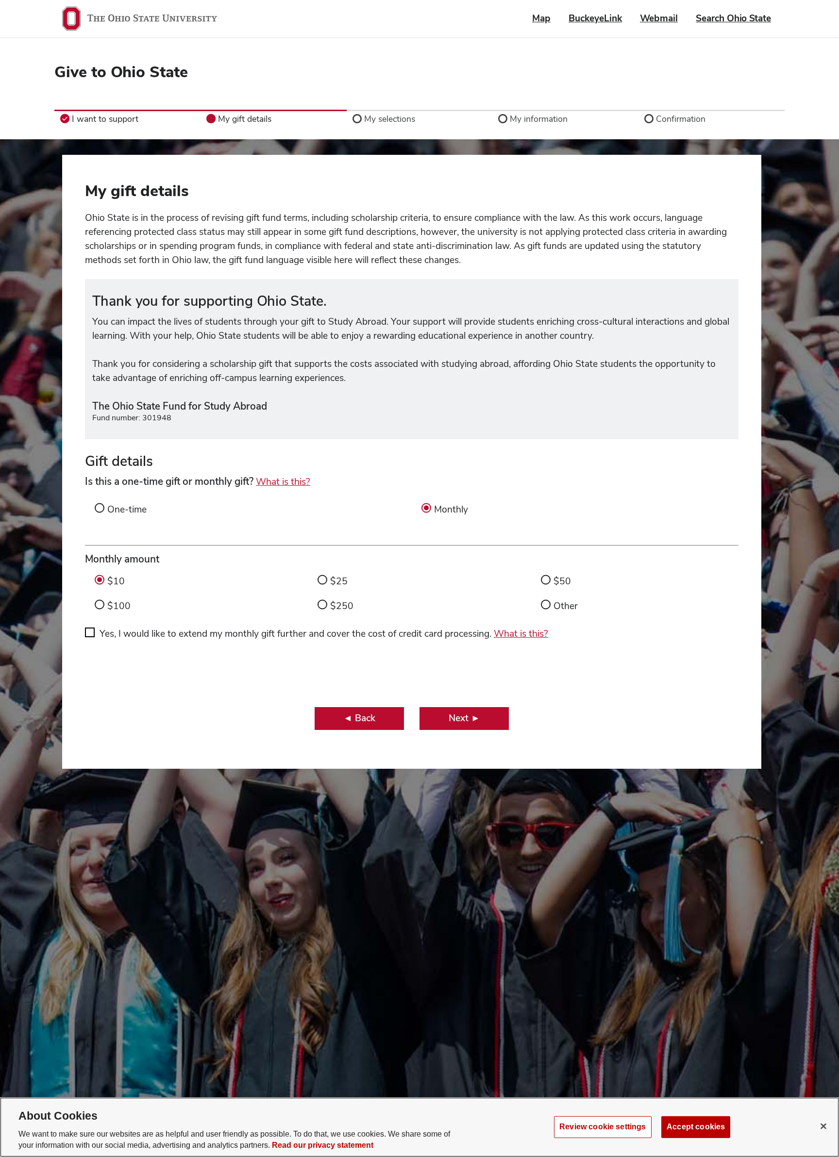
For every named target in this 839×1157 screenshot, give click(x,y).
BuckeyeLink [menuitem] (595, 18)
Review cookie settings (602, 1127)
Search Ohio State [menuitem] (733, 18)
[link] (127, 119)
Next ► (464, 718)
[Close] (823, 1126)
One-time (127, 509)
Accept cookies (696, 1127)
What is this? (283, 482)
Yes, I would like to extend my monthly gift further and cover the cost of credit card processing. (324, 634)
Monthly (451, 509)
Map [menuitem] (541, 18)
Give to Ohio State (121, 72)
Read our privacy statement (322, 1145)
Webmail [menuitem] (659, 18)
